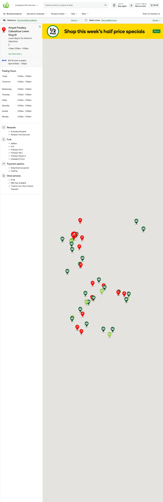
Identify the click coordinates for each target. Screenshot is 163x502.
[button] (62, 240)
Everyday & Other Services (25, 5)
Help (73, 14)
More (84, 14)
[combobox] (76, 5)
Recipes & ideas (57, 14)
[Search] (105, 5)
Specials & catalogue (35, 14)
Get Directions (14, 54)
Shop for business (150, 14)
